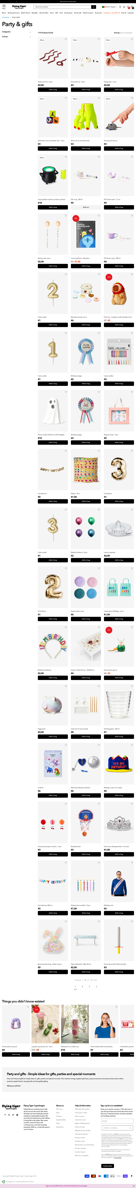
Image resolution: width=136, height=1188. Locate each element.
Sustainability (61, 1120)
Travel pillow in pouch (9, 1046)
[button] (4, 7)
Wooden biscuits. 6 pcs (79, 317)
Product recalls (80, 1148)
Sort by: (117, 32)
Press (58, 1123)
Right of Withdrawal (82, 1123)
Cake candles (108, 376)
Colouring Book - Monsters (80, 258)
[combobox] (118, 1128)
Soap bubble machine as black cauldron (51, 199)
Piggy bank (41, 729)
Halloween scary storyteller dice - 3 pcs (51, 140)
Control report (80, 1152)
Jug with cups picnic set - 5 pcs (41, 1046)
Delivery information (82, 1109)
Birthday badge (76, 376)
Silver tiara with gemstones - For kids (116, 846)
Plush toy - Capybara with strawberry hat (118, 317)
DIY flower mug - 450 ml (112, 258)
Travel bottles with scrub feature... (102, 1046)
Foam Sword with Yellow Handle (115, 964)
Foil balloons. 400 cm (45, 905)
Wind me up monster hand (80, 140)
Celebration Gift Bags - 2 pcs (113, 611)
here (84, 1)
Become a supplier (82, 1156)
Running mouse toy (110, 140)
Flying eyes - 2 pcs (110, 82)
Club (57, 1113)
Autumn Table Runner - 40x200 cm (82, 670)
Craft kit (40, 787)
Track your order (81, 1113)
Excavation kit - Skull (78, 82)
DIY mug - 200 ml (77, 199)
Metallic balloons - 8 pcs (79, 552)
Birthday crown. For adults (113, 787)
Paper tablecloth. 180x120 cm (81, 964)
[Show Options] (130, 1128)
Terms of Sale (80, 1127)
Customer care (80, 1120)
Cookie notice (80, 1141)
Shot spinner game (110, 670)
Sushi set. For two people (79, 729)
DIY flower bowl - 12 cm (112, 199)
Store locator (79, 1116)
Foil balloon (108, 493)
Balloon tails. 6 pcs (44, 258)
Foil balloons (42, 493)
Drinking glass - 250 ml (111, 729)
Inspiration (60, 1127)
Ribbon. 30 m (75, 493)
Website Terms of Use (83, 1131)
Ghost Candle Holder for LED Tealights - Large (51, 434)
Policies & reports (81, 1134)
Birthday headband (44, 670)
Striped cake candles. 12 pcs (80, 905)
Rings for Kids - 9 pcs (111, 434)
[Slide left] (5, 1025)
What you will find (13, 1086)
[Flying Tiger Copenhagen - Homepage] (19, 7)
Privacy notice (80, 1138)
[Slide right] (131, 1025)
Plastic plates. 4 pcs (77, 611)
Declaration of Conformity (84, 1145)
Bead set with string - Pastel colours (50, 964)
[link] (120, 7)
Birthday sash (108, 905)
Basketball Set (75, 846)
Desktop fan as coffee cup (70, 1046)
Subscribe (107, 1166)
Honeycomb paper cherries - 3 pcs (49, 846)
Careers (59, 1116)
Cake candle (42, 317)
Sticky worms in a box (45, 82)
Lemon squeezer (109, 552)
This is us (59, 1109)
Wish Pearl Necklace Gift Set (80, 787)
